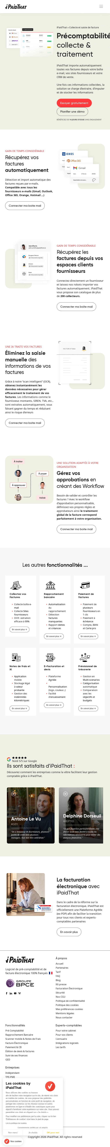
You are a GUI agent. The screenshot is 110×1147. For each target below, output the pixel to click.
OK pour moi (53, 1132)
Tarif (58, 971)
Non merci (12, 1132)
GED (7, 1059)
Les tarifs (61, 1047)
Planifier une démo (72, 111)
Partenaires (62, 967)
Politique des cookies (67, 1005)
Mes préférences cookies (69, 1009)
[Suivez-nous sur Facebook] (7, 993)
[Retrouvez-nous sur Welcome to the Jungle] (20, 993)
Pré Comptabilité (14, 1030)
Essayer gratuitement (74, 103)
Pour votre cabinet (66, 1030)
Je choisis (33, 1132)
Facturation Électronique (69, 988)
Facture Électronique (16, 1043)
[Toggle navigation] (101, 6)
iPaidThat (62, 27)
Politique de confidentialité (70, 1000)
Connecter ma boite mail (25, 205)
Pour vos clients (64, 1034)
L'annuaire (61, 1038)
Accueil (59, 963)
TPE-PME (10, 1077)
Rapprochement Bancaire (19, 1034)
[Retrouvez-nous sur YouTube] (16, 993)
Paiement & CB (13, 1047)
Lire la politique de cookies (16, 1123)
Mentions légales (65, 1013)
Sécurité (60, 992)
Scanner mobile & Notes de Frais (23, 1038)
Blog (58, 980)
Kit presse (61, 984)
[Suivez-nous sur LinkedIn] (11, 993)
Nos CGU (60, 996)
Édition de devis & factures (19, 1051)
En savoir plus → (19, 629)
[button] (13, 1141)
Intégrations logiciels (67, 1043)
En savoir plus (69, 932)
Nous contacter (64, 1017)
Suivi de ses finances (16, 1055)
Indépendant (12, 1072)
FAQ (58, 976)
